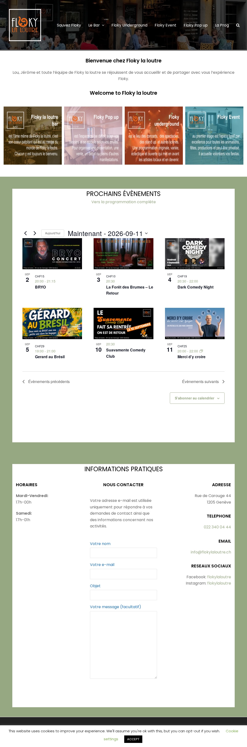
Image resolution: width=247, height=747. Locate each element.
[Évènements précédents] (25, 233)
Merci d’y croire (192, 356)
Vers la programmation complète (123, 202)
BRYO (40, 287)
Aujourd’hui (52, 233)
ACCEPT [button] (133, 739)
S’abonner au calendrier (194, 398)
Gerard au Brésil (50, 356)
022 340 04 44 (217, 527)
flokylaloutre (219, 577)
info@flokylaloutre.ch (211, 552)
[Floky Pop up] (93, 161)
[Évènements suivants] (35, 233)
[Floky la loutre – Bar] (33, 161)
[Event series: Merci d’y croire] (201, 351)
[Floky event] (214, 161)
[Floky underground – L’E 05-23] (154, 161)
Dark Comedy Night (195, 287)
